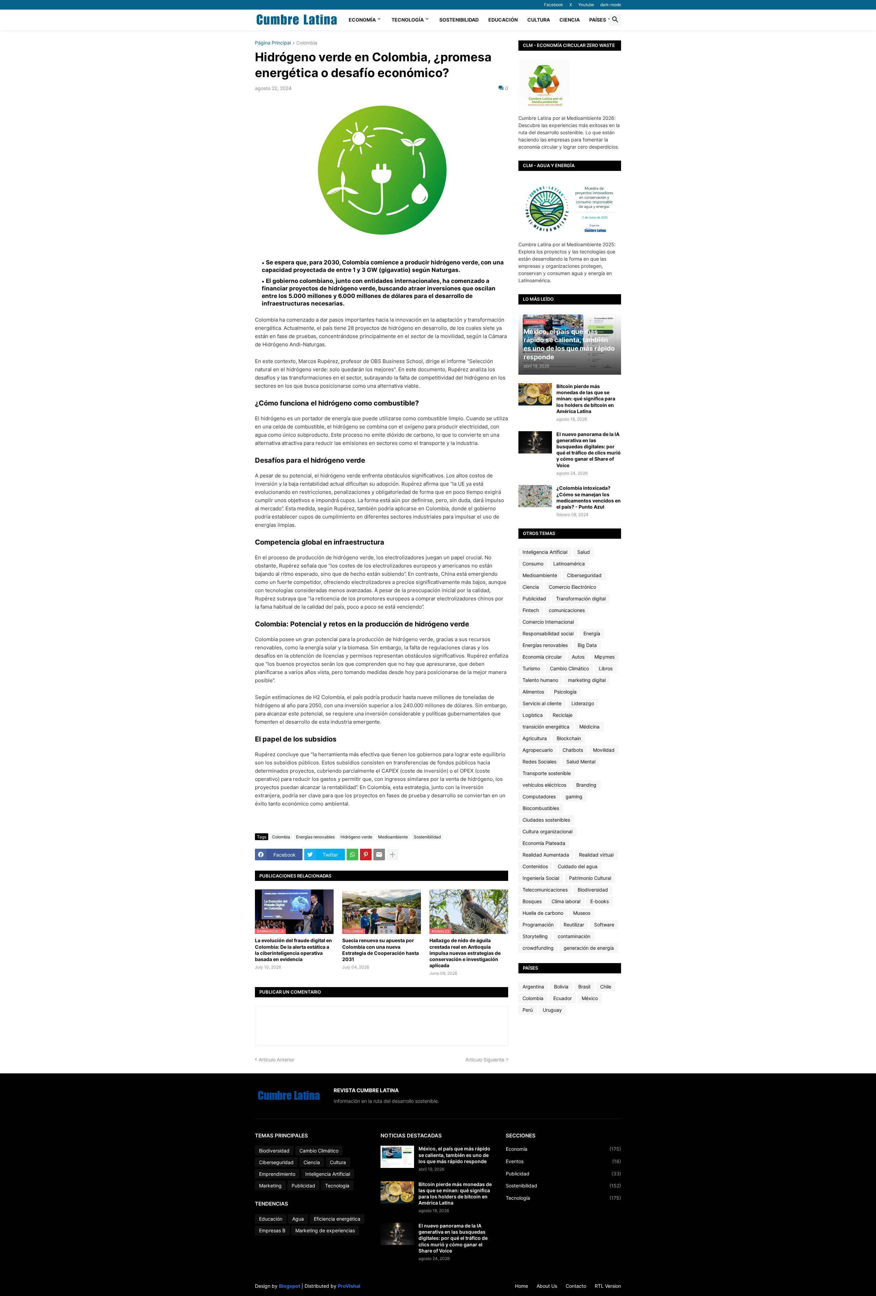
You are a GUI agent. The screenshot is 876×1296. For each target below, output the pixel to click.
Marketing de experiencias (325, 1230)
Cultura (538, 20)
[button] (615, 20)
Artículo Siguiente (484, 1059)
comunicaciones (567, 610)
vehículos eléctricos (544, 785)
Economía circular (542, 657)
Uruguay (552, 1010)
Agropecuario (538, 750)
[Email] (379, 854)
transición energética (546, 727)
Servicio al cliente (542, 703)
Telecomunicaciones (545, 890)
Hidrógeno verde (356, 836)
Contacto (576, 1286)
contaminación (574, 936)
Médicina (589, 727)
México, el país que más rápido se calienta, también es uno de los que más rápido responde (454, 1155)
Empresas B (272, 1230)
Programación (538, 924)
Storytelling (535, 936)
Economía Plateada (544, 843)
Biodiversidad (593, 890)
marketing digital (587, 680)
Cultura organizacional (547, 831)
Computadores (539, 796)
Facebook (553, 4)
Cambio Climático (569, 668)
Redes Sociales (539, 761)
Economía (362, 20)
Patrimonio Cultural (590, 878)
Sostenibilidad (459, 20)
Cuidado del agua (577, 866)
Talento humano (540, 680)
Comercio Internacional (548, 622)
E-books (599, 901)
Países (597, 20)
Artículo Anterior (276, 1059)
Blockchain (569, 738)
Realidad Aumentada (546, 855)
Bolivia (561, 986)
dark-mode (610, 4)
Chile (605, 986)
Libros (606, 668)
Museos (581, 913)
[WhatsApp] (352, 854)
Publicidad (534, 598)
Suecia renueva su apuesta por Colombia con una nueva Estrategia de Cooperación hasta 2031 (380, 949)
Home (521, 1286)
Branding (586, 785)
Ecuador (562, 998)
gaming (574, 796)
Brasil (584, 986)
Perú (528, 1010)
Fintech (531, 610)
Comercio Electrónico (572, 587)
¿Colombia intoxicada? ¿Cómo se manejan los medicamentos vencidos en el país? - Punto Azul (588, 497)
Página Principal (273, 43)
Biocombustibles (541, 808)
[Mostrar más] (392, 854)
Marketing (270, 1185)
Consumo (533, 563)
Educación (503, 20)
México (590, 998)
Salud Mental (580, 761)
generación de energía (589, 948)
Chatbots (573, 750)
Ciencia (569, 20)
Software (604, 924)
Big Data (587, 645)
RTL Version (608, 1286)
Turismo (531, 668)
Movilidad (604, 750)
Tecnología (407, 20)
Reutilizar (574, 924)
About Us (547, 1286)
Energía (591, 633)
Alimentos (533, 692)
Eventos (563, 1161)
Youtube (586, 4)
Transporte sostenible (547, 773)
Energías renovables (315, 836)
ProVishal (349, 1286)
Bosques (532, 901)
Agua (298, 1219)
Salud (583, 552)
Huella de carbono (543, 913)
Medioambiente (393, 836)
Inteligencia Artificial (545, 552)
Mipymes (604, 657)
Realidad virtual (596, 855)
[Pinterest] (366, 854)
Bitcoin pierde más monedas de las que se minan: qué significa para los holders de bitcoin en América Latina (585, 398)
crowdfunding (538, 948)
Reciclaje (562, 715)
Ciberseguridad (584, 575)
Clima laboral (566, 901)
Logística (533, 715)
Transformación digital (581, 598)
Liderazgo (582, 703)
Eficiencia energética (337, 1219)
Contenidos (535, 866)
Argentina (533, 986)
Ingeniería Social (541, 878)
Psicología (565, 692)
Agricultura (535, 738)
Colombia (306, 43)
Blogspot (289, 1286)
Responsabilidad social (548, 633)
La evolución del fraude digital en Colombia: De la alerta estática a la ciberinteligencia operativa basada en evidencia (293, 949)
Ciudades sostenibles (546, 820)
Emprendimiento (277, 1174)
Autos (578, 657)
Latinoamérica (569, 563)
